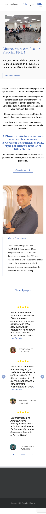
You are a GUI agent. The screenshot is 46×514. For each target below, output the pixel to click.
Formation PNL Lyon (28, 503)
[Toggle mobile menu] (40, 7)
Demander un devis (12, 75)
